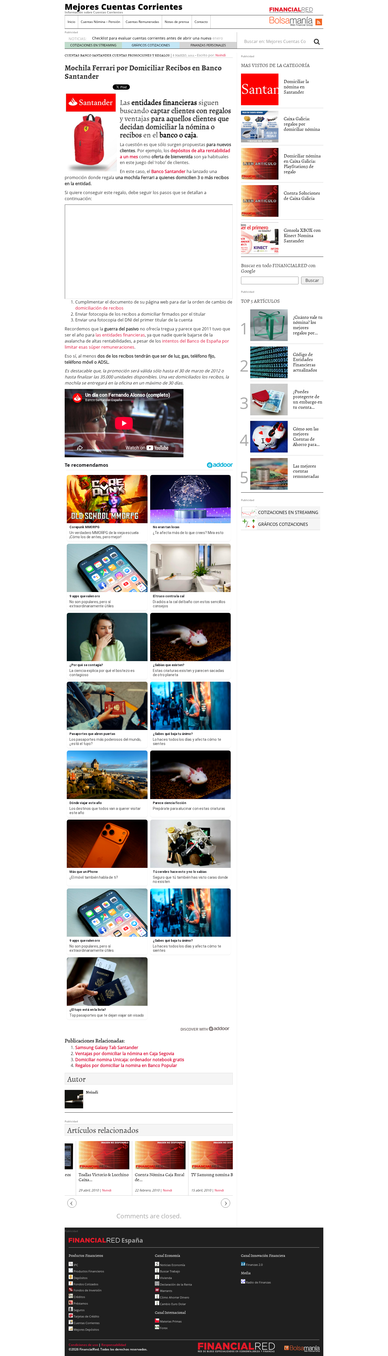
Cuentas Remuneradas (142, 22)
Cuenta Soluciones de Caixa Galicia (302, 195)
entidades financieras (164, 102)
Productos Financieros (88, 1271)
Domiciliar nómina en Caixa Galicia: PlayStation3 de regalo (302, 163)
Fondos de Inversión (87, 1290)
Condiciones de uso (83, 1345)
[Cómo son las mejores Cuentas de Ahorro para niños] (269, 436)
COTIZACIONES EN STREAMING (93, 45)
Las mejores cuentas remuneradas (306, 471)
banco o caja (177, 134)
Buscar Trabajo (169, 1271)
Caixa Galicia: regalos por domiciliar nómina (302, 124)
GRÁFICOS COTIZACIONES (151, 45)
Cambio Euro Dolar (172, 1304)
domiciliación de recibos (99, 308)
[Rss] (318, 22)
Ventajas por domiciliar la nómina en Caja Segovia (124, 1053)
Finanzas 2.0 (254, 1265)
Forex (163, 1328)
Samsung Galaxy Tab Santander (106, 1047)
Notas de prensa (177, 22)
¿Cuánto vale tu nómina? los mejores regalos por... (308, 325)
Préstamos (80, 1303)
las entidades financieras (120, 335)
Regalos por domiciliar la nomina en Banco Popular (126, 1065)
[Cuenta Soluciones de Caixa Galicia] (259, 201)
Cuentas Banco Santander (88, 55)
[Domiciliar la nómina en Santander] (259, 89)
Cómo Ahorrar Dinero (174, 1297)
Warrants (165, 1291)
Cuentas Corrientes (86, 1323)
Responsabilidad (113, 1345)
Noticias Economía (172, 1265)
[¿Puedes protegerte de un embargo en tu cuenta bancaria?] (269, 399)
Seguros (78, 1310)
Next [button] (225, 1206)
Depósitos (80, 1278)
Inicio (71, 22)
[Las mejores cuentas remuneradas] (269, 474)
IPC (75, 1265)
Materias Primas (170, 1321)
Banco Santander (168, 171)
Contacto (201, 22)
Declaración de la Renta (175, 1284)
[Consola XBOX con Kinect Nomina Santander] (259, 238)
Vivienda (165, 1278)
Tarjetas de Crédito (86, 1316)
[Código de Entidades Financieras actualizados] (269, 362)
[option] (159, 40)
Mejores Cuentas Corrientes (124, 6)
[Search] (316, 41)
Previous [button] (72, 1206)
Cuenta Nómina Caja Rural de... (148, 1177)
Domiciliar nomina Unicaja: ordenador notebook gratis (129, 1059)
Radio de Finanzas (258, 1282)
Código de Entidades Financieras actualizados (305, 362)
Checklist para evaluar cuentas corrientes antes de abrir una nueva (151, 38)
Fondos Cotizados (85, 1284)
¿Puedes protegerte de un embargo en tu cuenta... (307, 399)
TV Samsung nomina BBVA (205, 1174)
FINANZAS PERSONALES (208, 45)
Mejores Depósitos (86, 1329)
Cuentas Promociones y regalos (141, 55)
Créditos (79, 1297)
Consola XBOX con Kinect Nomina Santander (302, 235)
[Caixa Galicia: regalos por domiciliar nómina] (259, 126)
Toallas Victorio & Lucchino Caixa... (92, 1177)
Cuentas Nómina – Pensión (100, 22)
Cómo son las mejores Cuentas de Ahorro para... (306, 436)
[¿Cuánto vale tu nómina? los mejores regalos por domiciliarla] (269, 325)
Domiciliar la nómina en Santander (296, 86)
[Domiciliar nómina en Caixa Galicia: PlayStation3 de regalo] (259, 163)
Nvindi (220, 55)
